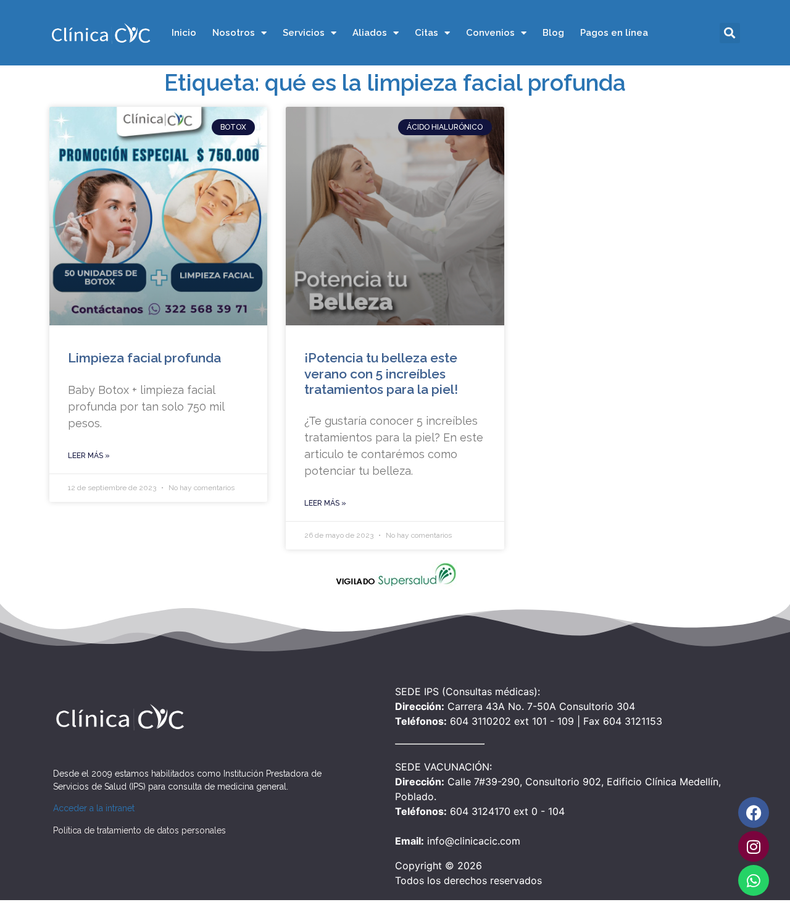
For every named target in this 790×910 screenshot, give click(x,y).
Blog (553, 32)
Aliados (369, 32)
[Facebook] (753, 812)
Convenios (490, 32)
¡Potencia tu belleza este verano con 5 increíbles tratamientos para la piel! (381, 373)
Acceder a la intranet (94, 808)
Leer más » (89, 455)
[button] (730, 33)
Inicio (184, 32)
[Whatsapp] (753, 880)
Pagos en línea (614, 32)
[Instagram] (753, 846)
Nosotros (233, 32)
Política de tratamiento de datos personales (139, 830)
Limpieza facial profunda (144, 357)
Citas (426, 32)
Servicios (304, 32)
